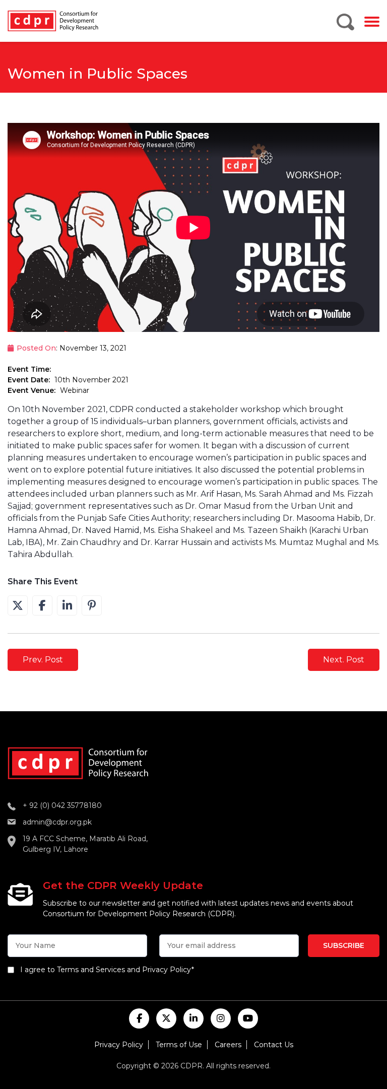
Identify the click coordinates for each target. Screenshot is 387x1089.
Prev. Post (43, 659)
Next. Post (343, 659)
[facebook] (139, 1018)
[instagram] (221, 1018)
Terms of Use (179, 1044)
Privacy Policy (118, 1044)
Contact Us (273, 1044)
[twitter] (166, 1018)
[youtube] (248, 1018)
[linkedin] (193, 1018)
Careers (228, 1044)
